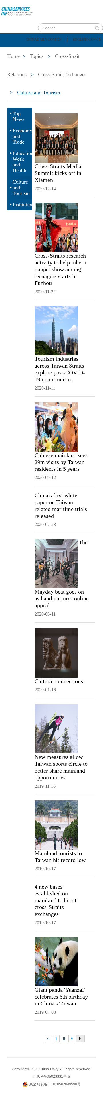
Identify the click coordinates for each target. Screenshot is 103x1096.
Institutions (22, 204)
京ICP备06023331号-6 (51, 1076)
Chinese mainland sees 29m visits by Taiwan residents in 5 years (61, 462)
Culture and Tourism (21, 187)
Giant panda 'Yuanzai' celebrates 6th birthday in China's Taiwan (61, 997)
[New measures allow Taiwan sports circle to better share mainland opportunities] (56, 728)
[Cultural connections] (56, 653)
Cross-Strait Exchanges (62, 74)
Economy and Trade (22, 136)
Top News (18, 116)
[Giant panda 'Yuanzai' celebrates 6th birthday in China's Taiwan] (56, 961)
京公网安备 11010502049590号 (55, 1084)
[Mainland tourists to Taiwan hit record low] (56, 825)
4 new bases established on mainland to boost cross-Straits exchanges (55, 900)
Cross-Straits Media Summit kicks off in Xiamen (58, 173)
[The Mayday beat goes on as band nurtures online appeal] (56, 563)
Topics (51, 65)
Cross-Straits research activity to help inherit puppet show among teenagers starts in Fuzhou (61, 269)
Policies (44, 51)
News (75, 51)
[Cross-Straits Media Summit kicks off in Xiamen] (56, 138)
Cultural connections (59, 681)
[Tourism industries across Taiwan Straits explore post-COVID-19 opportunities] (56, 330)
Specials (17, 65)
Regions (83, 65)
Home (13, 51)
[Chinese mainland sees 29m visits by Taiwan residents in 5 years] (56, 427)
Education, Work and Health (22, 161)
